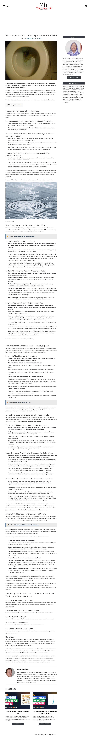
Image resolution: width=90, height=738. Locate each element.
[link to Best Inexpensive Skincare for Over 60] (17, 700)
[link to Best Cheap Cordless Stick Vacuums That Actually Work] (45, 700)
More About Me (73, 77)
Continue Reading (18, 724)
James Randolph (30, 38)
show (20, 105)
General (39, 38)
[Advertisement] (45, 22)
